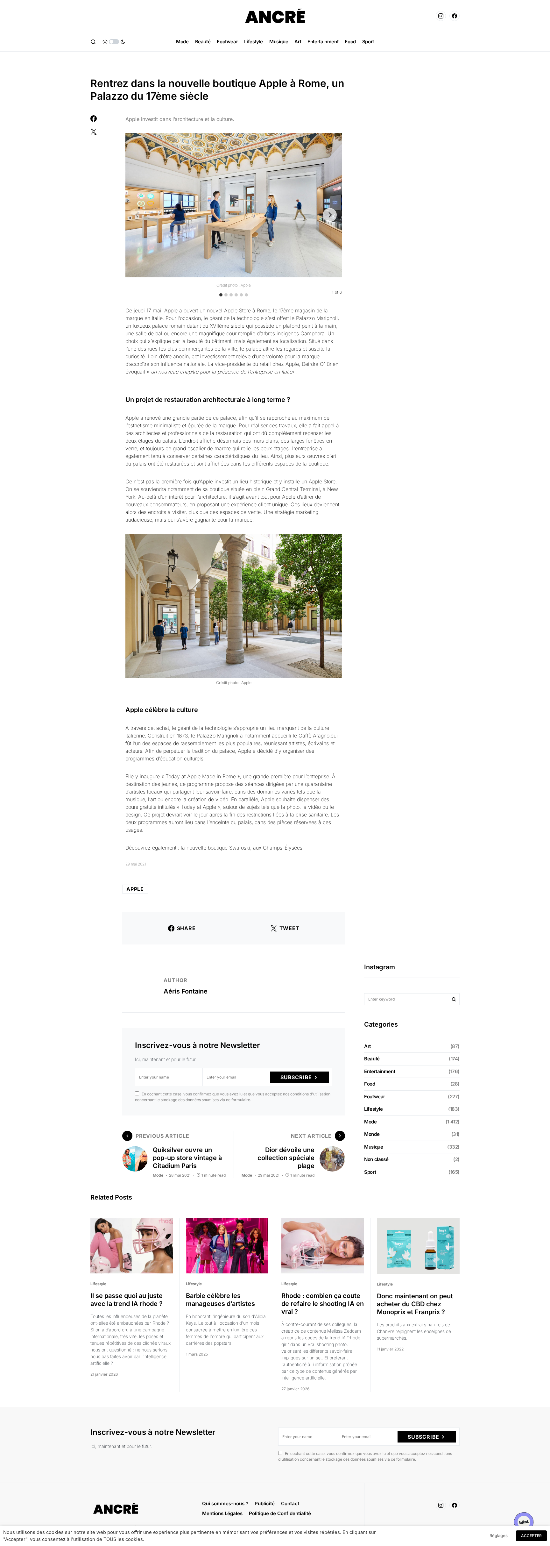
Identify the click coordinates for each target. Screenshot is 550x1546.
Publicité (265, 1503)
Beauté (372, 1059)
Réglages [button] (499, 1535)
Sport (370, 1172)
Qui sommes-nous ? (225, 1503)
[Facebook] (454, 16)
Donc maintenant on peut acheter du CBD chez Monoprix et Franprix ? (415, 1304)
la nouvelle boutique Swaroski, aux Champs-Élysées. (242, 847)
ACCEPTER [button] (531, 1535)
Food (369, 1084)
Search (453, 999)
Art (367, 1046)
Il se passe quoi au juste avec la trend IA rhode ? (127, 1299)
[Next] (330, 215)
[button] (93, 42)
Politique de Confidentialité (280, 1513)
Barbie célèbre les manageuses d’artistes (220, 1299)
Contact (290, 1503)
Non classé (376, 1159)
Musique (373, 1147)
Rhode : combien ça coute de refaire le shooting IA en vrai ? (322, 1303)
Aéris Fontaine (186, 991)
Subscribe (296, 1077)
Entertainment (379, 1071)
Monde (371, 1134)
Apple (171, 310)
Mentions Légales (222, 1513)
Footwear (374, 1097)
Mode (158, 1175)
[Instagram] (441, 16)
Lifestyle (373, 1109)
